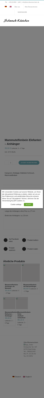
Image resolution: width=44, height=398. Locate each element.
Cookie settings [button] (16, 204)
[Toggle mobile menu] (40, 19)
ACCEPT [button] (28, 204)
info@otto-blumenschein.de (30, 2)
